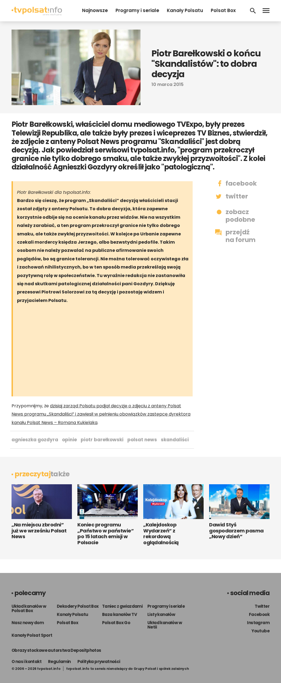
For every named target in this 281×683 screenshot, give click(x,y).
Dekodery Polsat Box (78, 606)
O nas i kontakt (26, 661)
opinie (69, 439)
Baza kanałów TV (119, 614)
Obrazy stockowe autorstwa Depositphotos (56, 650)
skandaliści (175, 439)
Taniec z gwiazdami (122, 606)
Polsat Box (223, 10)
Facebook (259, 614)
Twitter (262, 606)
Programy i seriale (137, 10)
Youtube (260, 631)
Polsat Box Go (116, 623)
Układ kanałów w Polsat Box (29, 608)
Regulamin (59, 661)
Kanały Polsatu (185, 10)
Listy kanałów (161, 614)
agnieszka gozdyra (35, 439)
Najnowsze (95, 10)
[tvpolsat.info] (37, 14)
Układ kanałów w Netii (164, 625)
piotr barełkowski (102, 439)
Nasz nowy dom (28, 623)
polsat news (142, 439)
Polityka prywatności (98, 661)
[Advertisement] (107, 351)
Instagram (258, 623)
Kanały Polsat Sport (32, 635)
